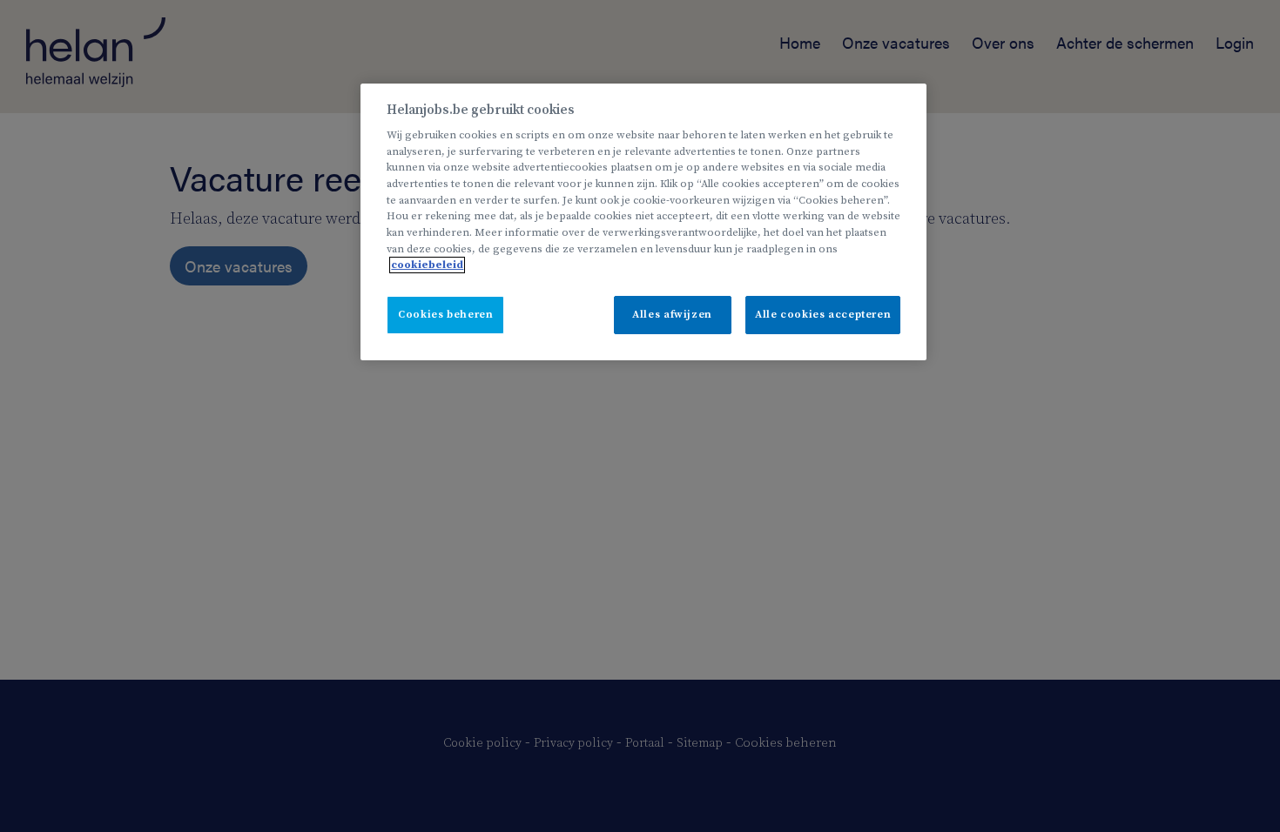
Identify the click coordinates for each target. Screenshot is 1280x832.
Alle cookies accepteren (823, 314)
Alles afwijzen (672, 314)
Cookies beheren (445, 314)
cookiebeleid (427, 265)
